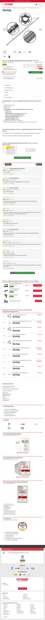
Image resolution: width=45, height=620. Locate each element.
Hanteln (4, 608)
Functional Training (20, 611)
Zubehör (6, 92)
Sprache (38, 164)
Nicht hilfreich (11, 174)
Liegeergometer (33, 608)
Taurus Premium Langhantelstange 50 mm (21, 347)
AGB (3, 594)
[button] (4, 52)
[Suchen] (39, 4)
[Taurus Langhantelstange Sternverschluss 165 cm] (4, 553)
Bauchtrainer (32, 611)
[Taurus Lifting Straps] (6, 295)
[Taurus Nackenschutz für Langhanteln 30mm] (6, 290)
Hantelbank (19, 607)
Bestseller (6, 95)
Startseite (4, 7)
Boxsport (18, 608)
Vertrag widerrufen (22, 588)
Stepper (31, 610)
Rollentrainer (19, 610)
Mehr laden (14, 272)
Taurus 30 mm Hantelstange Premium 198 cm (22, 360)
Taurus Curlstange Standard (18, 366)
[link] (9, 424)
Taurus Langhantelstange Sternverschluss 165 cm (18, 552)
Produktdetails (7, 85)
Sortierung (8, 164)
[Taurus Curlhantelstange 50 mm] (9, 335)
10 (16, 147)
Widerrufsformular (6, 598)
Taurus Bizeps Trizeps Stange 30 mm (20, 372)
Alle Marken (5, 616)
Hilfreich (5, 174)
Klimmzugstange (20, 613)
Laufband (32, 604)
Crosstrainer (5, 604)
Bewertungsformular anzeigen (22, 157)
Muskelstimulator (33, 613)
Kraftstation (19, 605)
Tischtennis (5, 607)
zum (6, 584)
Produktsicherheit (8, 97)
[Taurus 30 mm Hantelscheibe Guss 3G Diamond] (6, 285)
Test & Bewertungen (8, 90)
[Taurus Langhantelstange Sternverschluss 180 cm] (9, 342)
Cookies (4, 595)
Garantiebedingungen (8, 87)
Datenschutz (25, 594)
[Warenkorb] (42, 4)
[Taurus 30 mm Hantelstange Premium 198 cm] (9, 361)
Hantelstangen (14, 7)
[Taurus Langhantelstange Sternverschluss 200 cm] (9, 329)
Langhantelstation (6, 611)
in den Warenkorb (35, 72)
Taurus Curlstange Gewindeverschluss (20, 354)
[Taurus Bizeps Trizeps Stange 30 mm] (9, 374)
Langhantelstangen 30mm (22, 7)
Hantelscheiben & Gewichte (15, 300)
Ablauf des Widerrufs (27, 598)
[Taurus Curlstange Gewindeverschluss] (9, 355)
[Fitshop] (9, 4)
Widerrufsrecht (25, 597)
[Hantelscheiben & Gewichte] (6, 300)
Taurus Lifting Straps (13, 294)
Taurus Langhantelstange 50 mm (19, 314)
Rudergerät (5, 605)
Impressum (25, 595)
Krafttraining (9, 7)
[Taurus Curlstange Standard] (9, 367)
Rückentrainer (5, 613)
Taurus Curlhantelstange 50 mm (19, 334)
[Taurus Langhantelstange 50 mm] (9, 316)
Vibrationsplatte (6, 614)
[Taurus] (6, 10)
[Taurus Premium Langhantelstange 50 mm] (9, 349)
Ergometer (18, 604)
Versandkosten (5, 597)
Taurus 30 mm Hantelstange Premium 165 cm (22, 321)
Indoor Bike (32, 607)
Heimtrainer (5, 610)
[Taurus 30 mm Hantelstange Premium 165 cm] (9, 322)
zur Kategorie (38, 300)
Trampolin (32, 605)
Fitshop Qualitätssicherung (31, 122)
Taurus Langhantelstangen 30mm (33, 7)
